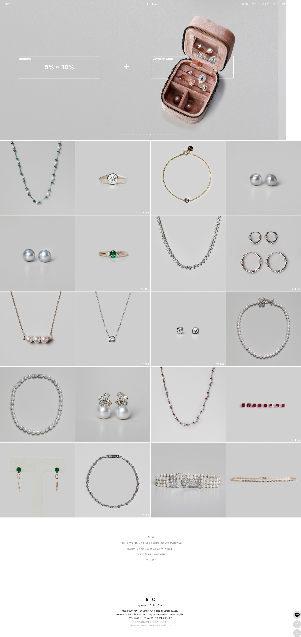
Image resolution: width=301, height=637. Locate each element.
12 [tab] (161, 135)
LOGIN (245, 4)
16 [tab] (175, 135)
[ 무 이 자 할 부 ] (150, 560)
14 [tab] (168, 135)
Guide (152, 605)
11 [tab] (157, 135)
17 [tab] (178, 135)
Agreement (141, 605)
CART (275, 4)
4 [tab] (133, 135)
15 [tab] (171, 135)
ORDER (255, 4)
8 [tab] (147, 135)
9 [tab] (150, 135)
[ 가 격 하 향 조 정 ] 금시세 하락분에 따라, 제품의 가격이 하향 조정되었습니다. (150, 543)
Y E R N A (150, 4)
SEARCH (294, 4)
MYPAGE (265, 4)
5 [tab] (136, 135)
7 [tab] (143, 135)
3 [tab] (129, 135)
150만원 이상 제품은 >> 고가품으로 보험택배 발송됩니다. (150, 549)
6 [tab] (140, 135)
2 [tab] (126, 135)
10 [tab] (154, 135)
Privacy (161, 605)
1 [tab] (122, 135)
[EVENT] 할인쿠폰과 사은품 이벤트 (150, 554)
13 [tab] (164, 135)
